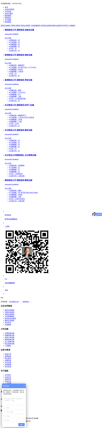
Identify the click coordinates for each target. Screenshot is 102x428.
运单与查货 (9, 13)
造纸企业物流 (25, 25)
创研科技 (26, 302)
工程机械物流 (35, 25)
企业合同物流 (9, 9)
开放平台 (8, 381)
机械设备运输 (9, 335)
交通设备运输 (9, 333)
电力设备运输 (9, 343)
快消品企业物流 (46, 25)
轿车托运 (65, 25)
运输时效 (8, 360)
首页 (6, 7)
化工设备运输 (9, 341)
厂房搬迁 (8, 345)
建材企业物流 (57, 25)
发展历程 (8, 379)
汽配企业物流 (15, 25)
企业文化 (8, 377)
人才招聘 (8, 383)
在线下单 (8, 354)
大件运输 (8, 11)
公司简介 (8, 375)
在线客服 (8, 364)
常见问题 (8, 362)
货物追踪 (8, 356)
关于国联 (8, 20)
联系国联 (8, 22)
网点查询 (8, 358)
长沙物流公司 (14, 302)
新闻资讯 (8, 17)
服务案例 (8, 15)
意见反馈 (8, 366)
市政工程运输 (9, 337)
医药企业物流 (5, 25)
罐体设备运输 (9, 339)
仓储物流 (72, 25)
